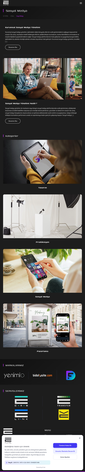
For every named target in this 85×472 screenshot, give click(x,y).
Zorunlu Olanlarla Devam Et (65, 451)
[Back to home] (6, 3)
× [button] (80, 438)
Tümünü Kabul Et (65, 445)
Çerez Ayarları (65, 457)
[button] (81, 3)
